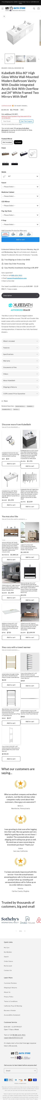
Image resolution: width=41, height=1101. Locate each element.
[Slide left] (2, 59)
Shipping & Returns (10, 987)
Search (6, 956)
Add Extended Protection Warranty (14, 230)
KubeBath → (30, 406)
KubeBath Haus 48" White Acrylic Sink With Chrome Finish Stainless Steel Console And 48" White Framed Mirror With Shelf (11, 494)
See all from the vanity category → (14, 519)
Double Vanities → (20, 406)
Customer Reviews (10, 983)
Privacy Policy (8, 997)
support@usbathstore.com (17, 278)
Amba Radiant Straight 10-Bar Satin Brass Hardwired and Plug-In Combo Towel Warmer (10, 675)
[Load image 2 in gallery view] (20, 59)
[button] (2, 8)
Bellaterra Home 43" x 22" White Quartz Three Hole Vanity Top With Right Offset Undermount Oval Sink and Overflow (10, 626)
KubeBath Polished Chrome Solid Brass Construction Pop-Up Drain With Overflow (10, 454)
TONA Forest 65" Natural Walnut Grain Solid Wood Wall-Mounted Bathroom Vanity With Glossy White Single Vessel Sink (30, 626)
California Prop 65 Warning (13, 1006)
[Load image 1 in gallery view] (10, 59)
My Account (8, 966)
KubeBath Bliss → (7, 409)
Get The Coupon (26, 121)
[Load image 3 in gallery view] (31, 59)
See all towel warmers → (11, 650)
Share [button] (6, 401)
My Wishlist (8, 952)
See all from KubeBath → (11, 427)
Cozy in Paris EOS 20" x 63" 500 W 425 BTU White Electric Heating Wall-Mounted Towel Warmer (11, 749)
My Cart (6, 947)
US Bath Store (22, 1083)
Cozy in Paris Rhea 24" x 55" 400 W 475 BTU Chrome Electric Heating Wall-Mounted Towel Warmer (30, 676)
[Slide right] (39, 59)
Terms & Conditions (11, 1001)
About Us (7, 992)
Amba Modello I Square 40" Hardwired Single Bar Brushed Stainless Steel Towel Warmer (30, 712)
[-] (5, 234)
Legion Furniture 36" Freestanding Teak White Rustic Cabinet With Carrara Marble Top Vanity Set (29, 547)
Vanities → (16, 409)
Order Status (8, 961)
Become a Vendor (10, 1010)
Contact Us (8, 970)
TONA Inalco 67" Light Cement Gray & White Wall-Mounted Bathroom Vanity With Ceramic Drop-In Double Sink (11, 588)
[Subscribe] (35, 1070)
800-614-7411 (16, 275)
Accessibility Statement (12, 1015)
